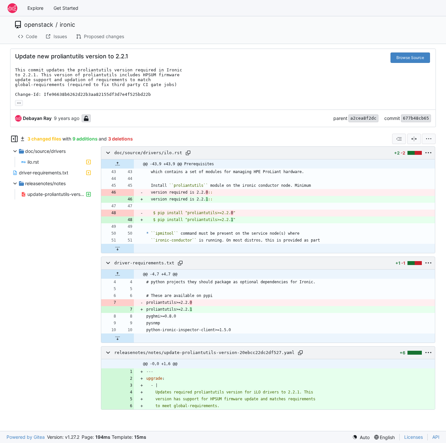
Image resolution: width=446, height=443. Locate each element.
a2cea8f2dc (363, 118)
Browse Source (410, 57)
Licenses (413, 437)
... (19, 102)
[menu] (429, 139)
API (435, 437)
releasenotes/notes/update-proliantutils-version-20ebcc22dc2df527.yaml (204, 352)
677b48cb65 (416, 118)
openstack (38, 25)
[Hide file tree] (14, 139)
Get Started (66, 8)
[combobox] (399, 139)
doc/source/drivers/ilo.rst (148, 152)
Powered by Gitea (26, 437)
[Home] (12, 8)
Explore (35, 8)
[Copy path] (188, 152)
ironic (67, 25)
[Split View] (414, 139)
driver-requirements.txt (144, 262)
